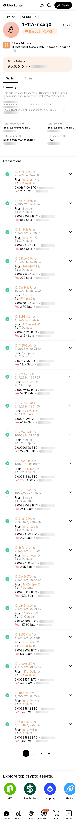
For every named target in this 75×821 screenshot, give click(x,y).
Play (7, 16)
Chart (28, 78)
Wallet (10, 78)
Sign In (65, 5)
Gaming (26, 16)
